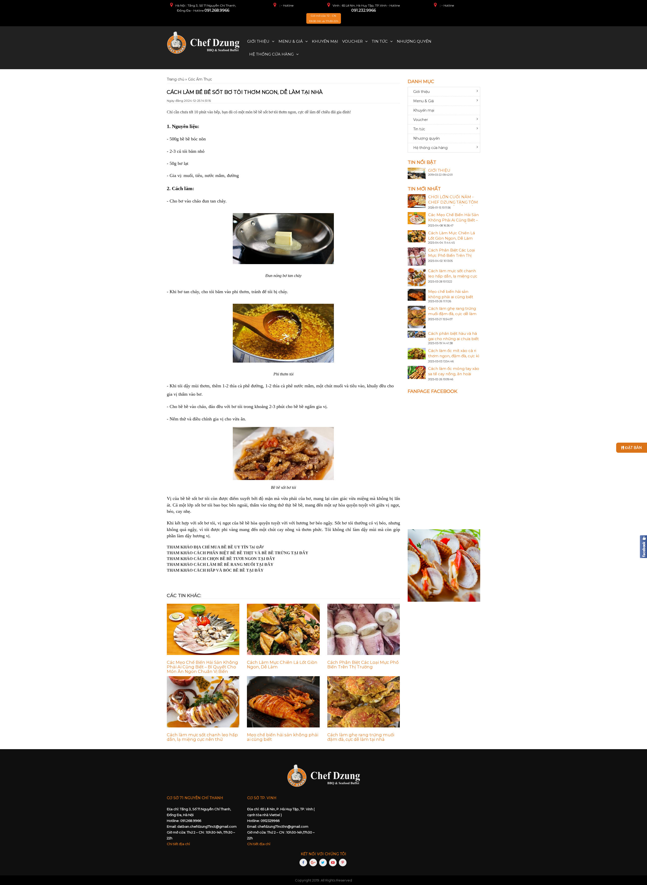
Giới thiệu (258, 41)
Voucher (352, 41)
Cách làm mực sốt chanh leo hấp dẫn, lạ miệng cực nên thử (202, 737)
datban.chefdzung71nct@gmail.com (207, 826)
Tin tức (380, 41)
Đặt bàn (633, 447)
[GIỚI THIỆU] (417, 173)
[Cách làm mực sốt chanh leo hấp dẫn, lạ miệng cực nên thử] (203, 701)
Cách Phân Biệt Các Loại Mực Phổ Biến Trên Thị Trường (363, 664)
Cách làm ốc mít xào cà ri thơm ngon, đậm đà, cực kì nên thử (453, 356)
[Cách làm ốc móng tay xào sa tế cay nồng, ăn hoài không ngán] (417, 372)
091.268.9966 (216, 10)
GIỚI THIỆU (439, 170)
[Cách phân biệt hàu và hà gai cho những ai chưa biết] (417, 334)
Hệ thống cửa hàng (271, 54)
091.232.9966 (363, 10)
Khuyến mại (325, 41)
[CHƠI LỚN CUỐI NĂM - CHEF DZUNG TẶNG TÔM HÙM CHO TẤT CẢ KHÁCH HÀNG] (417, 200)
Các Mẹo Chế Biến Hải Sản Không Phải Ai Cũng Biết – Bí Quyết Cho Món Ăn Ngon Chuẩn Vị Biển (202, 667)
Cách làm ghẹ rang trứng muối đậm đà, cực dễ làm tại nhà (360, 737)
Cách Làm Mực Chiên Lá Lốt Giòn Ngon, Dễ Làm (282, 664)
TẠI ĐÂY (256, 547)
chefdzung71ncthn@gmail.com (283, 826)
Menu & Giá (291, 41)
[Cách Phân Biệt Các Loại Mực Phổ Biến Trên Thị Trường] (363, 629)
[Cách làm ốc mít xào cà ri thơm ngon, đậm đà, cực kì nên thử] (417, 353)
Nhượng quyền (414, 41)
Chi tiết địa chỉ (178, 844)
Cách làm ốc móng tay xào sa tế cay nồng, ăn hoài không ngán (453, 374)
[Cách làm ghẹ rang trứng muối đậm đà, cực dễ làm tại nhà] (363, 701)
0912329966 (270, 821)
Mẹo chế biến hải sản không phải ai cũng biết (282, 737)
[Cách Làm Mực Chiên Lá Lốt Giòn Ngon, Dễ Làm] (283, 629)
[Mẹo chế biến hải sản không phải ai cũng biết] (283, 701)
